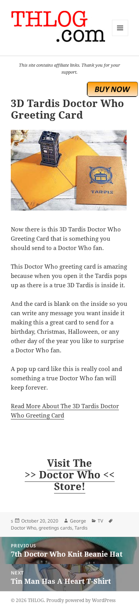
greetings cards (55, 527)
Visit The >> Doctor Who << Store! (70, 474)
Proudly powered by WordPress (80, 600)
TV (100, 521)
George (78, 521)
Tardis (81, 527)
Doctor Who (23, 527)
